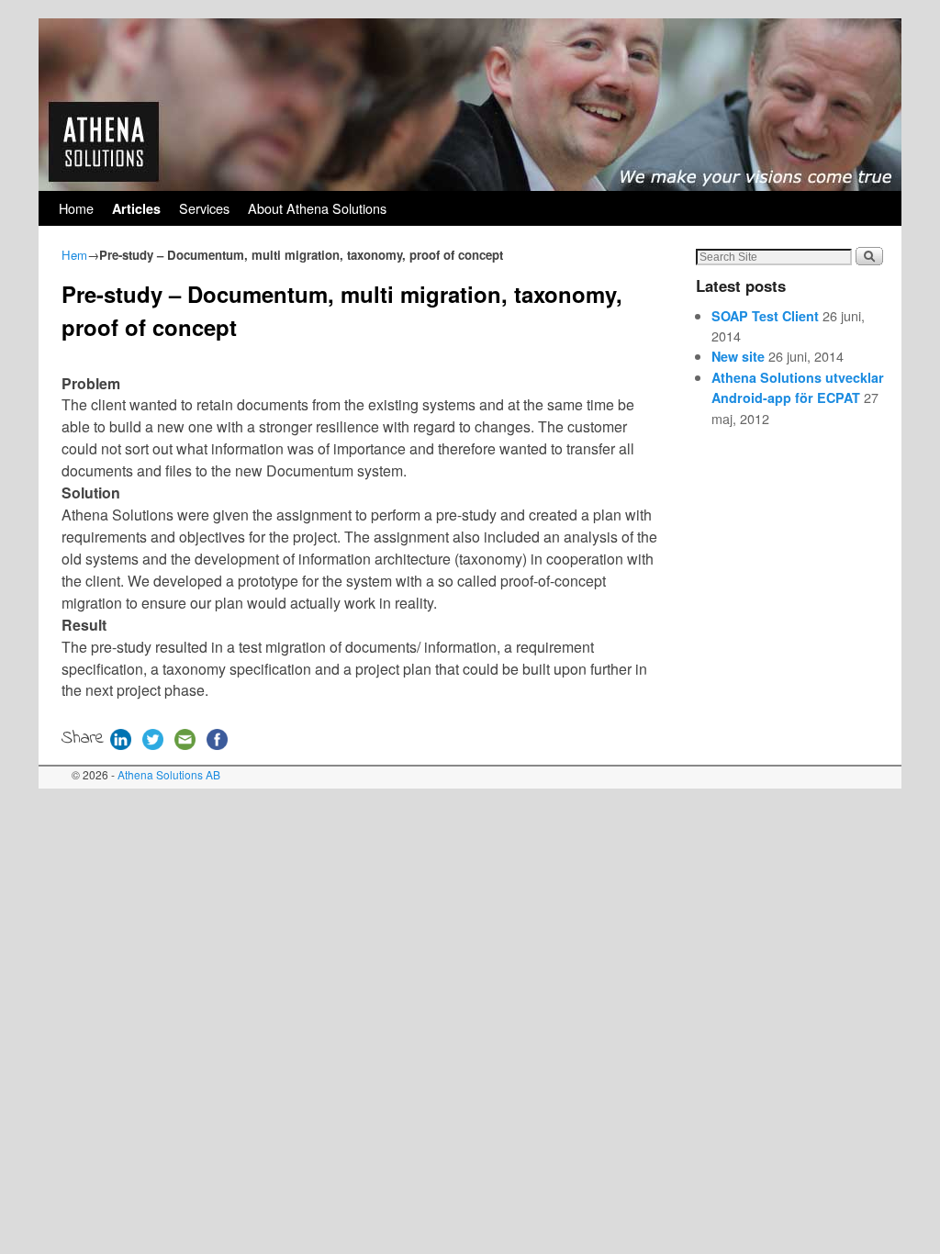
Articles (136, 208)
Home (76, 208)
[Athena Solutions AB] (470, 104)
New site (738, 356)
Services (204, 208)
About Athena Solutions (317, 208)
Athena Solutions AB (169, 774)
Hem (74, 254)
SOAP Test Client (765, 316)
